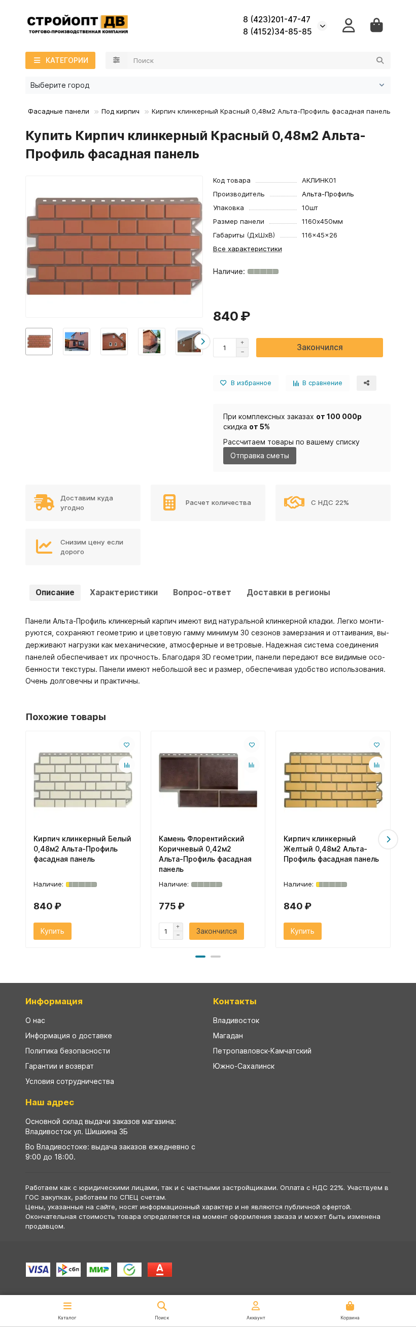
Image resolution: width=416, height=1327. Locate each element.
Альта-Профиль (328, 194)
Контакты (235, 1001)
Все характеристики (247, 249)
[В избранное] (127, 744)
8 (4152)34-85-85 (277, 32)
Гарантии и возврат (59, 1066)
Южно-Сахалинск (243, 1066)
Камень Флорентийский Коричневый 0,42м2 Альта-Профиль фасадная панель (205, 853)
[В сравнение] (127, 765)
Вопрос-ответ (202, 592)
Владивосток (236, 1020)
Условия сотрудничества (69, 1081)
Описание (55, 592)
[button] (26, 341)
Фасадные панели (58, 111)
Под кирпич (120, 111)
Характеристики (124, 592)
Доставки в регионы (288, 592)
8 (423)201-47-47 (276, 19)
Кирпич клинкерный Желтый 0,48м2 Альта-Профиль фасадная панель (331, 848)
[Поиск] (380, 60)
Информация (54, 1001)
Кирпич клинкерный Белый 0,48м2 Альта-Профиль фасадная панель (82, 848)
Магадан (228, 1035)
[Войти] (348, 25)
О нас (35, 1020)
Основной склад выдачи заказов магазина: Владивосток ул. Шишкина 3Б (100, 1126)
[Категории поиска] (116, 60)
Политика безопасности (67, 1050)
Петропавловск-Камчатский (262, 1050)
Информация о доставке (68, 1035)
